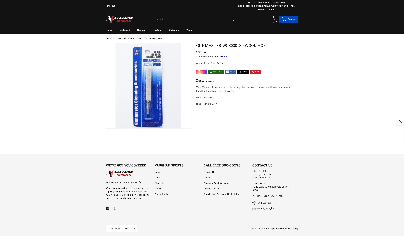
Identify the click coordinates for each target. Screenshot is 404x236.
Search (158, 188)
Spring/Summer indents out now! (265, 2)
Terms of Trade (211, 188)
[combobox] (196, 19)
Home (109, 38)
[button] (288, 19)
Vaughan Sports (269, 228)
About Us (159, 183)
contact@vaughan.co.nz (268, 208)
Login (157, 177)
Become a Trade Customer (217, 183)
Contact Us (209, 172)
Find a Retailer (162, 194)
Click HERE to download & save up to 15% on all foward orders (266, 8)
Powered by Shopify (288, 228)
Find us (207, 177)
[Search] (232, 19)
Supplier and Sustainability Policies (221, 194)
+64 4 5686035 (264, 203)
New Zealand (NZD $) (118, 228)
